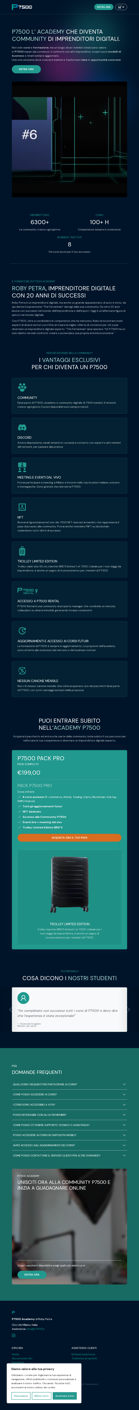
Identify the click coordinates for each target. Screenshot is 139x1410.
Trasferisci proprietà (84, 1358)
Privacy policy (91, 1384)
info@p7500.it (35, 1329)
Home (15, 1354)
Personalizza (21, 1395)
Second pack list (22, 1358)
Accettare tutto (64, 1395)
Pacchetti (18, 1362)
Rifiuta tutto (41, 1395)
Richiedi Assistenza (83, 1354)
